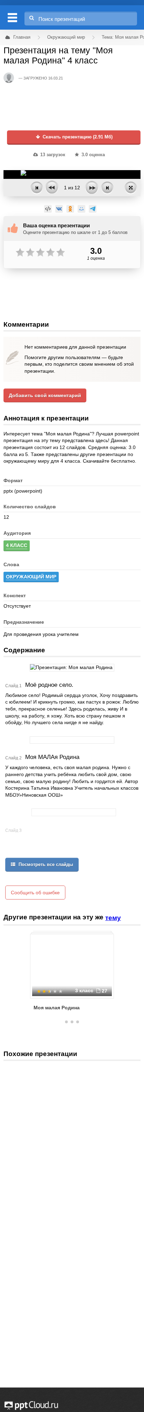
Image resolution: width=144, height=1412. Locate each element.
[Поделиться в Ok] (70, 209)
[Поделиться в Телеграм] (92, 209)
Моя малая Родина (57, 1007)
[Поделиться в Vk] (59, 209)
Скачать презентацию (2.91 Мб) (77, 137)
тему (113, 917)
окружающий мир (31, 576)
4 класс (16, 545)
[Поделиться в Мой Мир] (81, 209)
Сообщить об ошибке (35, 892)
